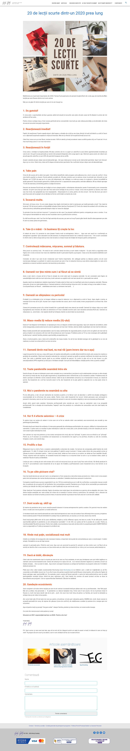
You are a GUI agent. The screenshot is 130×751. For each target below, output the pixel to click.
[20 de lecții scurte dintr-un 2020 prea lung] (65, 58)
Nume (27, 679)
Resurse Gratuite (75, 3)
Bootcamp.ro (68, 570)
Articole (64, 3)
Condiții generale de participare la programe (58, 726)
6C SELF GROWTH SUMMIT (89, 3)
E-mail (32, 686)
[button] (126, 3)
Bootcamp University (105, 3)
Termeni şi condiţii (40, 726)
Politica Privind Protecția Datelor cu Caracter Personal (86, 726)
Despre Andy (56, 3)
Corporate (118, 3)
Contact (31, 726)
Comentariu (28, 694)
